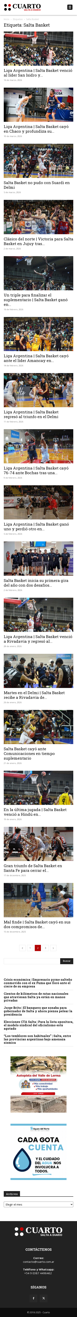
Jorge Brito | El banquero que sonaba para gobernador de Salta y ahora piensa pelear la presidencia (38, 1011)
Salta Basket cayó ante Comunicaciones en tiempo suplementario (29, 753)
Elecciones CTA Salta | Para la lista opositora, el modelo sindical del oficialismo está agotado (38, 1025)
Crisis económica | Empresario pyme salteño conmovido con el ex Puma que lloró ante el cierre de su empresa (38, 983)
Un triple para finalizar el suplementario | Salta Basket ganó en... (36, 299)
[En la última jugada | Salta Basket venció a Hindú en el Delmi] (38, 788)
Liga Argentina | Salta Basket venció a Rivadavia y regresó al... (38, 639)
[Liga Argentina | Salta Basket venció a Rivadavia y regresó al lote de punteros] (38, 615)
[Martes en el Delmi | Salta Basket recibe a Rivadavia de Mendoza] (38, 671)
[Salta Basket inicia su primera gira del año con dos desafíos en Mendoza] (38, 558)
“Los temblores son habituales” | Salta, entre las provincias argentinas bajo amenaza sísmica (37, 1039)
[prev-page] (22, 948)
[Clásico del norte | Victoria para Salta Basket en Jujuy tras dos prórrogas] (38, 217)
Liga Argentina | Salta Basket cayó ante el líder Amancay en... (36, 358)
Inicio (6, 19)
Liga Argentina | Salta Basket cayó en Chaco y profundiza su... (36, 129)
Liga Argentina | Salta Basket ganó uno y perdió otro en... (36, 526)
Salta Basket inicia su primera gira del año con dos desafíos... (36, 583)
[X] (43, 1298)
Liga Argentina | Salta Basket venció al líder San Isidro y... (38, 73)
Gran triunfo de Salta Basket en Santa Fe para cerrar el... (33, 868)
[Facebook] (33, 1298)
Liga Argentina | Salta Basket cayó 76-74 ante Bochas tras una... (36, 470)
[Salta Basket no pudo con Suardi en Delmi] (38, 161)
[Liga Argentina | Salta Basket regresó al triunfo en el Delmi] (38, 390)
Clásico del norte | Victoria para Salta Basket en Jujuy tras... (38, 241)
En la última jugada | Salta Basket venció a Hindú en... (35, 812)
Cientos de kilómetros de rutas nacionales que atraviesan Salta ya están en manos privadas (36, 997)
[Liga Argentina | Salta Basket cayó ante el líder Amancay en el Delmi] (38, 334)
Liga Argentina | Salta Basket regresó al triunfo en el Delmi (31, 414)
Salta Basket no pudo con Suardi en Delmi (37, 185)
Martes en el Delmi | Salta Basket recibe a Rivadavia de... (34, 695)
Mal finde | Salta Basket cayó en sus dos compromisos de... (37, 924)
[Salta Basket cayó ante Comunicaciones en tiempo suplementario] (38, 727)
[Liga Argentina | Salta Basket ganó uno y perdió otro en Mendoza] (38, 502)
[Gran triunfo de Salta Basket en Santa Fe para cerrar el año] (38, 844)
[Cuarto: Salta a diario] (28, 7)
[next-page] (53, 948)
